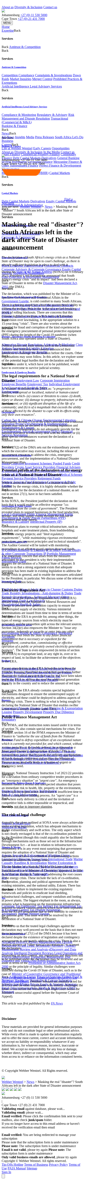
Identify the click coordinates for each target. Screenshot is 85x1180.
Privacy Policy (58, 1164)
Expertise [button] (8, 30)
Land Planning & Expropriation (62, 708)
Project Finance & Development (60, 165)
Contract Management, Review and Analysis (39, 947)
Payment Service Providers (19, 478)
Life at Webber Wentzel (17, 148)
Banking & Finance (14, 126)
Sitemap (32, 1168)
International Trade (60, 859)
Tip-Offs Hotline (12, 1164)
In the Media (51, 152)
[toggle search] (3, 168)
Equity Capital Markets (61, 201)
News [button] (5, 133)
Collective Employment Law (20, 380)
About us (8, 7)
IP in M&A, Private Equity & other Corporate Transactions (41, 551)
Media (30, 137)
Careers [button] (7, 144)
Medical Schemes (70, 474)
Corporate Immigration (55, 380)
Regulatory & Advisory (52, 115)
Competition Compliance (18, 75)
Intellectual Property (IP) (46, 521)
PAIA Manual (17, 1168)
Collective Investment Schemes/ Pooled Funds (41, 463)
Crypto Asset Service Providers (35, 467)
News (48, 206)
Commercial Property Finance (40, 154)
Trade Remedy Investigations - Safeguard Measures (41, 595)
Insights (20, 137)
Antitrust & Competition (25, 47)
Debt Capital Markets (16, 201)
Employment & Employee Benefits (18, 372)
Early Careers (42, 148)
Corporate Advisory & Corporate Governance (31, 269)
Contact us (50, 7)
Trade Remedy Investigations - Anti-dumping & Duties (37, 593)
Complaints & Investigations (53, 75)
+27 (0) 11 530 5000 (33, 15)
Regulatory (9, 719)
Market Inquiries (20, 79)
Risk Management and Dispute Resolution (38, 116)
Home (6, 27)
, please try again (25, 1149)
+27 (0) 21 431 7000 (31, 18)
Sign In (6, 1172)
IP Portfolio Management (59, 553)
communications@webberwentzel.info (28, 1131)
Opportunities (61, 148)
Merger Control (42, 79)
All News (8, 137)
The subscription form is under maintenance (36, 1151)
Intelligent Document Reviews (33, 953)
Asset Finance (11, 154)
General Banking (68, 158)
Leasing (7, 712)
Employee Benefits (14, 384)
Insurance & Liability (15, 521)
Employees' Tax (37, 384)
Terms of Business (36, 1164)
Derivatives (48, 158)
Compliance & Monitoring (19, 115)
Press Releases (44, 137)
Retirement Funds (49, 478)
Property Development (27, 712)
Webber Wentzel (30, 206)
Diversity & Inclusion (28, 7)
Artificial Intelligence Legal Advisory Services (32, 86)
